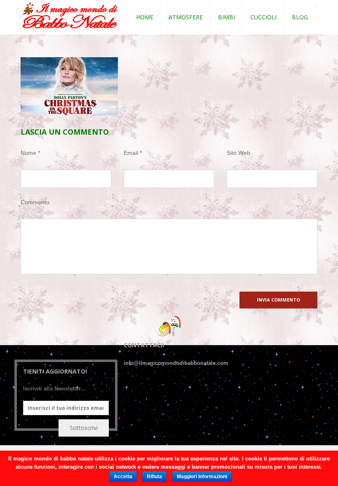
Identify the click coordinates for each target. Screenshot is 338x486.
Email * (133, 153)
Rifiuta (154, 476)
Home (144, 17)
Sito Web (238, 153)
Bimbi (226, 17)
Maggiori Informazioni (202, 476)
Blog (300, 17)
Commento (35, 202)
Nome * (30, 153)
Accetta (123, 476)
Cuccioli (263, 17)
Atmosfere (186, 17)
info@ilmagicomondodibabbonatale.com (176, 363)
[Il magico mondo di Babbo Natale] (70, 16)
